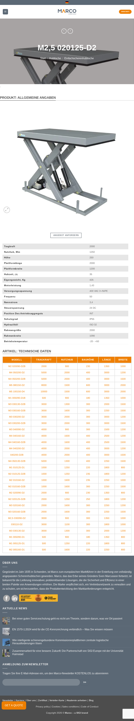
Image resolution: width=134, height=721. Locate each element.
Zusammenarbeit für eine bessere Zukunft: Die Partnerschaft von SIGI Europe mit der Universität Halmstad (67, 652)
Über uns (31, 700)
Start (43, 58)
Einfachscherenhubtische (79, 58)
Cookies (56, 706)
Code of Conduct (89, 706)
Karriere (20, 700)
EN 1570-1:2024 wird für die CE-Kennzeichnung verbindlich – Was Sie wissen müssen (62, 629)
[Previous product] (70, 31)
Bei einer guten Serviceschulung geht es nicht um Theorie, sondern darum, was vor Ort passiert (67, 618)
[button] (5, 11)
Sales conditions (70, 706)
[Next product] (64, 31)
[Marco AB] (67, 12)
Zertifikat (42, 700)
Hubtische (55, 58)
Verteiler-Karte (56, 700)
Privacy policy (43, 706)
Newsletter (7, 700)
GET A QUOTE (14, 705)
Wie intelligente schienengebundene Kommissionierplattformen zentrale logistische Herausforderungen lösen (60, 642)
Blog (91, 700)
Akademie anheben (77, 700)
